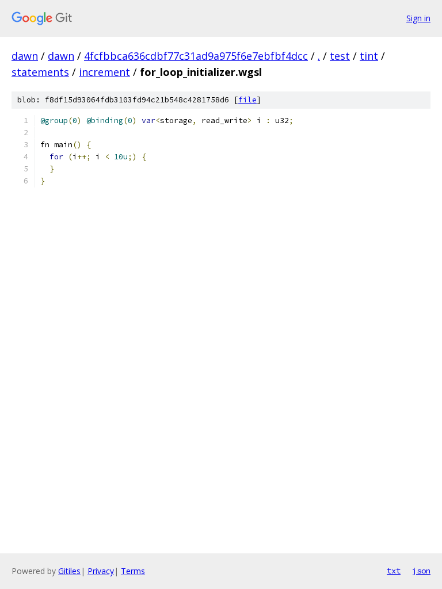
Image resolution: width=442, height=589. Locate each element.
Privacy (100, 570)
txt (394, 570)
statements (40, 72)
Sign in (418, 18)
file (247, 100)
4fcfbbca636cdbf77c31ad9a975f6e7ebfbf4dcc (196, 56)
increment (104, 72)
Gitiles (69, 570)
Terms (133, 570)
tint (369, 56)
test (340, 56)
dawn (25, 56)
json (421, 570)
